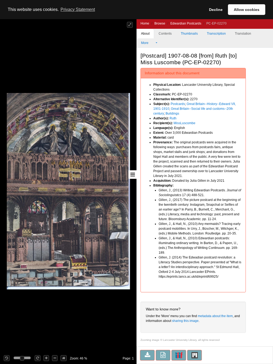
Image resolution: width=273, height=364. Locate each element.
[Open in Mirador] (194, 355)
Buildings (172, 113)
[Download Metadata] (163, 355)
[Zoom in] (46, 358)
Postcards (178, 104)
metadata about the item (215, 316)
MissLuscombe (184, 123)
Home (144, 23)
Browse (159, 23)
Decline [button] (216, 9)
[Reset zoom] (64, 358)
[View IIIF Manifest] (178, 355)
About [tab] (145, 33)
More (145, 43)
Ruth (173, 118)
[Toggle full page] (130, 25)
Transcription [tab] (216, 33)
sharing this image (185, 321)
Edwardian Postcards (185, 23)
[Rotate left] (7, 358)
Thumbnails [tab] (189, 33)
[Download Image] (147, 355)
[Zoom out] (55, 358)
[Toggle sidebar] (132, 174)
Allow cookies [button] (246, 9)
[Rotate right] (38, 358)
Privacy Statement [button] (78, 9)
